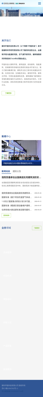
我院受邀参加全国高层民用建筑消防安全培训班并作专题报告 (17, 193)
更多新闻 (6, 215)
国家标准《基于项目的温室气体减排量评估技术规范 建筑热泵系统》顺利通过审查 (17, 197)
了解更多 (8, 93)
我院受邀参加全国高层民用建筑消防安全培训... (21, 177)
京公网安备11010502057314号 (12, 391)
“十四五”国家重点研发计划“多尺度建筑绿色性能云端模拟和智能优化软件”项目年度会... (17, 201)
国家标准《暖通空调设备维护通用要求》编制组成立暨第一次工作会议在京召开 (17, 206)
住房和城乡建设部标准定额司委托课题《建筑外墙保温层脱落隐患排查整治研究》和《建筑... (17, 210)
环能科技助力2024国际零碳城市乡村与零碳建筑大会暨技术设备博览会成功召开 (19, 163)
